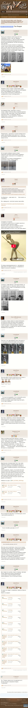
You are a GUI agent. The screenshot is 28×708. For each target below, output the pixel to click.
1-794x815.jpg (10, 597)
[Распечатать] (25, 695)
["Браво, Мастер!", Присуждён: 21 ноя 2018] (9, 86)
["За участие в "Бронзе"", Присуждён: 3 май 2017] (19, 86)
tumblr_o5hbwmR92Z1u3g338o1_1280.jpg (14, 635)
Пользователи (16, 11)
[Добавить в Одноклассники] (10, 695)
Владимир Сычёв (16, 431)
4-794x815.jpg (10, 603)
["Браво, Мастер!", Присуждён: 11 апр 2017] (14, 108)
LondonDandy (16, 147)
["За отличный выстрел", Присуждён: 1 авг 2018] (11, 86)
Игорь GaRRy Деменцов (16, 317)
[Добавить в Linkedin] (5, 695)
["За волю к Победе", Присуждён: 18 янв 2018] (15, 86)
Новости (9, 11)
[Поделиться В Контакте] (20, 695)
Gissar (16, 214)
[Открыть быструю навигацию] (26, 15)
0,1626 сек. (9, 705)
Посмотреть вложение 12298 (7, 194)
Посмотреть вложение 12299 (19, 194)
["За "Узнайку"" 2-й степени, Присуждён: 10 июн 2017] (15, 35)
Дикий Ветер (16, 81)
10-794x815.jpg (10, 622)
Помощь (24, 699)
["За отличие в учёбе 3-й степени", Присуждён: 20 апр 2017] (20, 86)
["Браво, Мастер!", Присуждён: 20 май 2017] (14, 220)
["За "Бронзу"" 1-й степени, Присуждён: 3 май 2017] (15, 132)
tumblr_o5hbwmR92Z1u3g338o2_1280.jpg (14, 641)
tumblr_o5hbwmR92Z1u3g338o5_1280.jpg (14, 660)
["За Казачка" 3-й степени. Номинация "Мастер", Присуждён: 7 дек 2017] (17, 86)
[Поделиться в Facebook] (3, 695)
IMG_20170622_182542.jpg (12, 485)
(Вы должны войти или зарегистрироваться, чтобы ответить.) (17, 692)
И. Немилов (16, 676)
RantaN (16, 126)
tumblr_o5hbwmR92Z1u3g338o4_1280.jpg (14, 654)
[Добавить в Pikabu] (13, 695)
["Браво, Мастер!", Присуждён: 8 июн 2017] (12, 436)
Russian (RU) (8, 699)
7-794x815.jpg (10, 616)
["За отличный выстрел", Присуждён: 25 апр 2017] (16, 436)
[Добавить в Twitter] (17, 695)
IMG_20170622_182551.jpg (12, 491)
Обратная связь (19, 699)
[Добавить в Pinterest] (15, 695)
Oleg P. (16, 103)
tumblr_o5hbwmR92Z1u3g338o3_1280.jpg (14, 647)
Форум (3, 11)
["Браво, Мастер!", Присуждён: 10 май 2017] (13, 132)
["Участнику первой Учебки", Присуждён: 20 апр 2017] (17, 35)
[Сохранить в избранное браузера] (22, 695)
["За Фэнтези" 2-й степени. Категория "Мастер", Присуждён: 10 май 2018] (13, 86)
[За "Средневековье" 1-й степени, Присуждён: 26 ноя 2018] (7, 86)
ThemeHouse (14, 703)
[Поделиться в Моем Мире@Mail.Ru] (8, 695)
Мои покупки (24, 11)
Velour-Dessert (3, 699)
